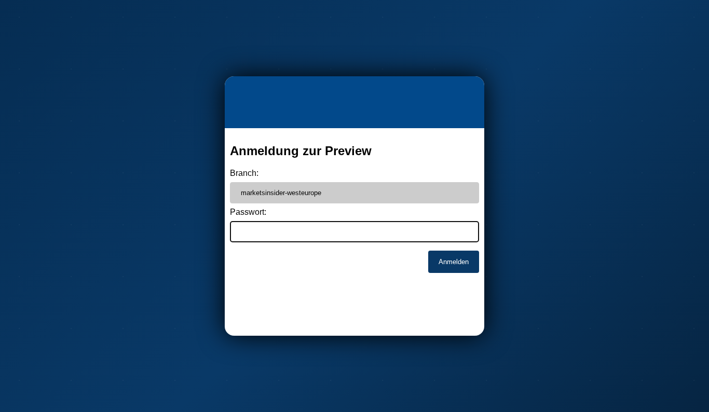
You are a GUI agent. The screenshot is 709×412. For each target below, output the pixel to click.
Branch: (244, 173)
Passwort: (248, 212)
